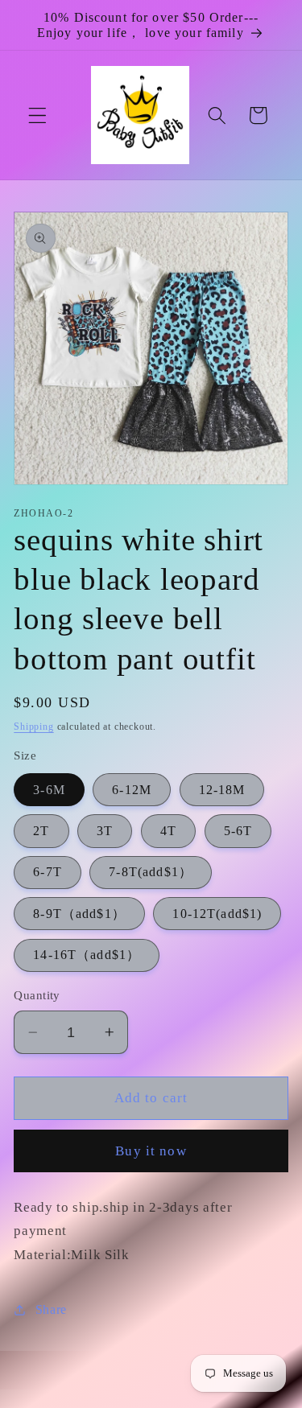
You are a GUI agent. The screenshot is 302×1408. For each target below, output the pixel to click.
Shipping (33, 726)
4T (168, 831)
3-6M (49, 790)
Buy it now (151, 1151)
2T (41, 831)
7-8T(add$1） (150, 872)
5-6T (238, 831)
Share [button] (51, 1309)
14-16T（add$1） (86, 954)
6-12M (131, 790)
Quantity (37, 995)
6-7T (47, 872)
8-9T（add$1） (79, 913)
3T (105, 831)
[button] (37, 115)
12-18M (222, 790)
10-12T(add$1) (217, 913)
